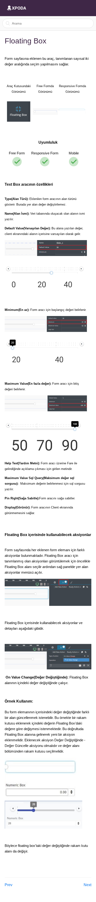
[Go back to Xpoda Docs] (16, 8)
